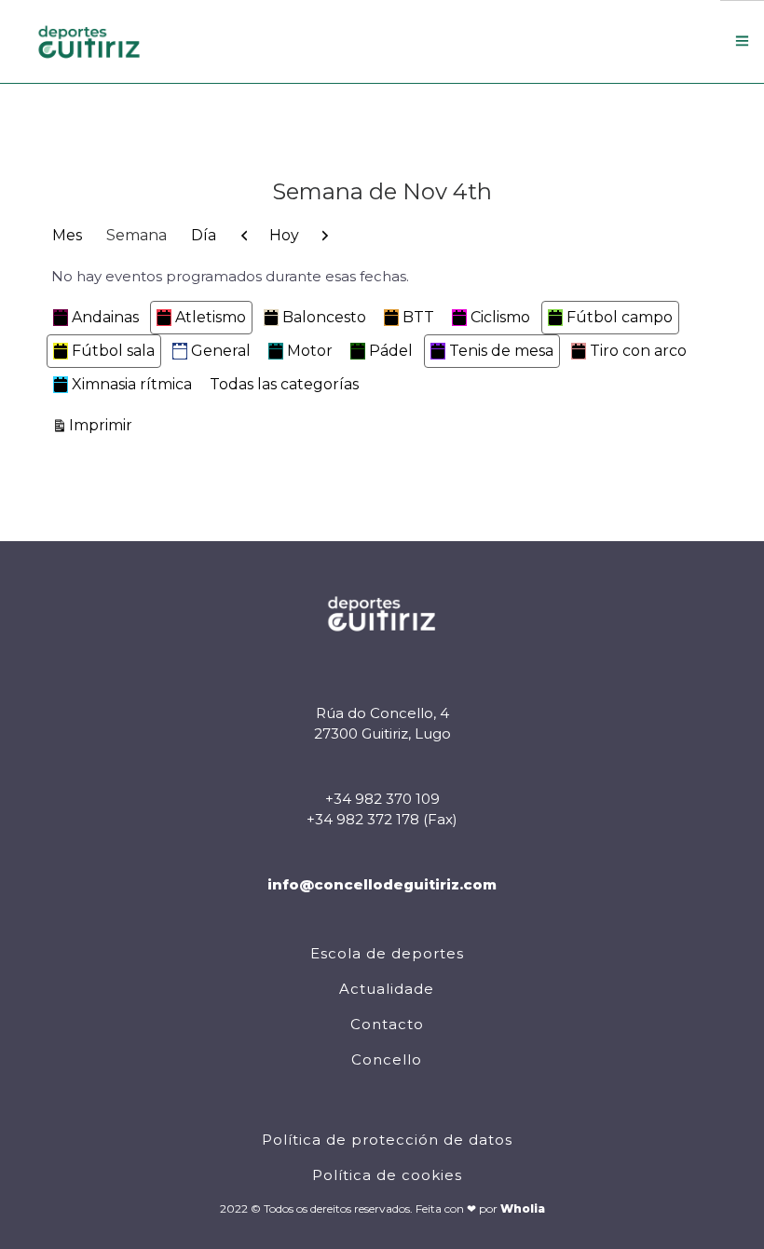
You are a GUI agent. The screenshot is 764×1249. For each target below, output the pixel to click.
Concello (386, 1059)
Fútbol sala (113, 351)
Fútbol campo (619, 317)
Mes (67, 235)
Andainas (105, 317)
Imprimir (103, 424)
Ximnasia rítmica (132, 384)
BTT (418, 317)
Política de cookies (387, 1175)
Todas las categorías (284, 384)
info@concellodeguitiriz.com (382, 884)
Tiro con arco (638, 351)
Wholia (522, 1208)
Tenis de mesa (501, 351)
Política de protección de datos (387, 1139)
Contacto (387, 1024)
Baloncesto (324, 317)
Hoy (284, 235)
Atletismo (210, 317)
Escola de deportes (387, 953)
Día (203, 235)
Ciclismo (500, 317)
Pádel (391, 351)
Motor (310, 351)
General (221, 351)
